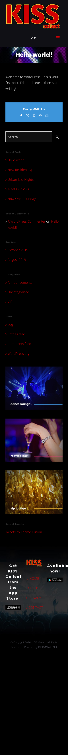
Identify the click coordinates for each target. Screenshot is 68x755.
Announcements (20, 281)
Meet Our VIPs (18, 188)
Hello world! (16, 159)
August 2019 (17, 259)
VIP (10, 301)
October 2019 (18, 249)
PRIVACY (34, 597)
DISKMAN (39, 641)
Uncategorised (18, 291)
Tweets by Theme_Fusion (23, 531)
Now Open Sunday (22, 198)
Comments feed (19, 343)
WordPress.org (18, 352)
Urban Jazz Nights (21, 178)
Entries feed (16, 333)
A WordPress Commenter (26, 220)
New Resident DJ (20, 169)
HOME (34, 577)
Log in (12, 323)
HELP (34, 587)
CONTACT (34, 606)
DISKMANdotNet (47, 646)
